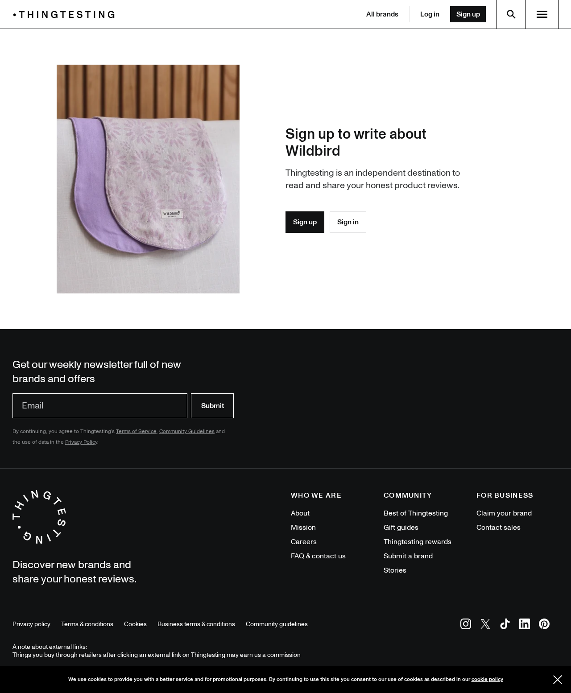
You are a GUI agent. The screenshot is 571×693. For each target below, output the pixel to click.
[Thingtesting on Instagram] (465, 625)
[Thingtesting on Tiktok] (505, 625)
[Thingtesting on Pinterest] (544, 625)
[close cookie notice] (557, 679)
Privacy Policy (81, 442)
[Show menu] (542, 14)
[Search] (511, 14)
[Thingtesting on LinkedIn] (524, 625)
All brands (382, 14)
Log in (429, 14)
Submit (212, 406)
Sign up (468, 14)
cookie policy (487, 679)
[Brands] (66, 14)
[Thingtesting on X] (485, 625)
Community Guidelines (187, 431)
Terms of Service (136, 431)
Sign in (348, 222)
